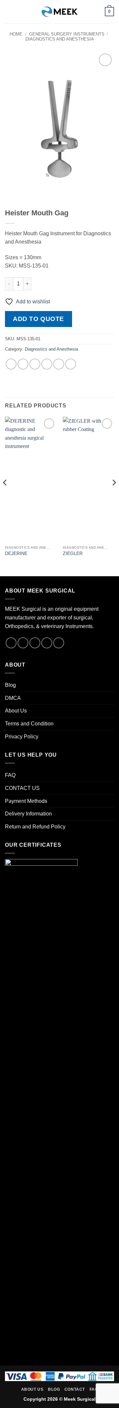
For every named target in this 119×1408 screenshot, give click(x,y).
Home (16, 34)
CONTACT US (22, 788)
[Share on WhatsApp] (11, 364)
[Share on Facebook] (23, 364)
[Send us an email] (46, 642)
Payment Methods (26, 801)
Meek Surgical (80, 1399)
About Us (16, 710)
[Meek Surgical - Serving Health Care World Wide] (59, 11)
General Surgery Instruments (66, 34)
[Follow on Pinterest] (58, 642)
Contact (74, 1389)
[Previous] (5, 496)
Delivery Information (28, 813)
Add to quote (38, 318)
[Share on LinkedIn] (70, 364)
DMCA (13, 698)
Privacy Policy (21, 736)
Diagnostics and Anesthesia (59, 39)
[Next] (114, 496)
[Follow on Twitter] (34, 642)
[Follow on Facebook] (11, 642)
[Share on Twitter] (34, 364)
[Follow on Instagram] (23, 642)
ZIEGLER (73, 553)
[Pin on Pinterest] (58, 364)
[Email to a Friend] (46, 364)
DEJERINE (16, 553)
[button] (9, 11)
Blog (10, 685)
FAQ (10, 775)
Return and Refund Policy (35, 826)
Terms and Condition (29, 723)
